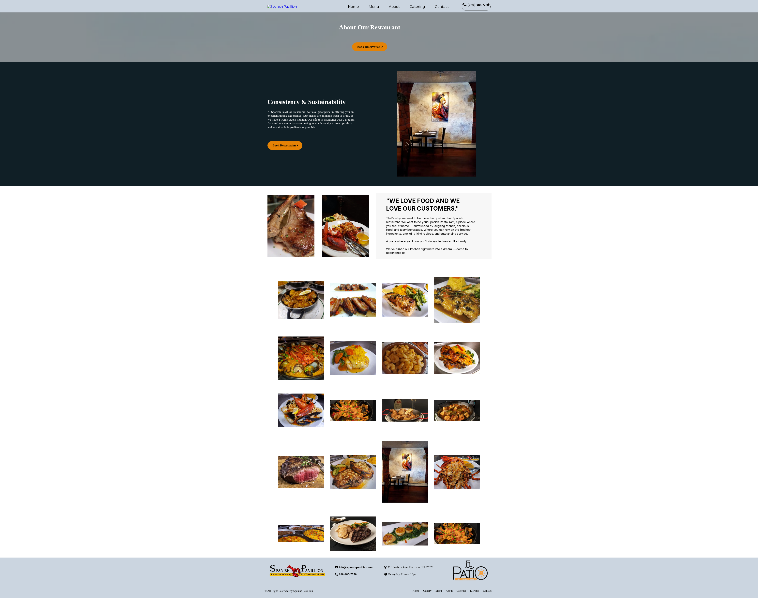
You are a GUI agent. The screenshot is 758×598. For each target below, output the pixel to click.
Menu (374, 7)
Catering (417, 7)
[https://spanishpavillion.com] (282, 6)
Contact (442, 7)
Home (353, 7)
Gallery (427, 590)
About (394, 7)
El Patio (474, 590)
